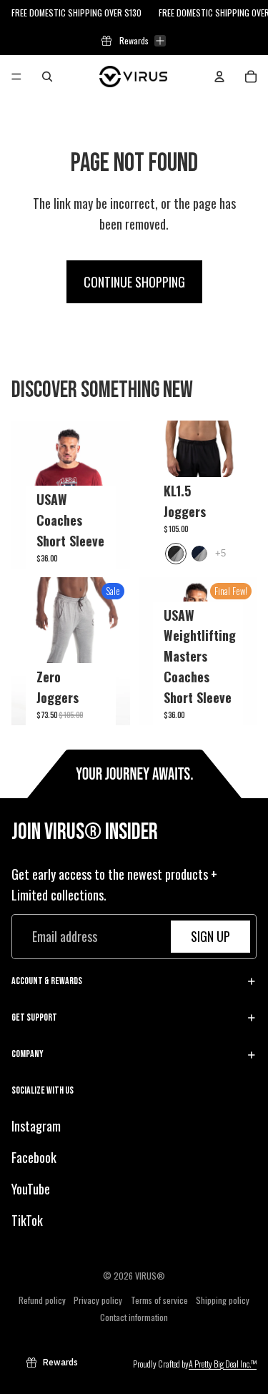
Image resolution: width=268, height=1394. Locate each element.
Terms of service (159, 1299)
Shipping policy (222, 1299)
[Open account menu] (219, 76)
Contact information (134, 1316)
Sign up (210, 936)
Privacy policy (98, 1299)
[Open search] (47, 76)
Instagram (36, 1125)
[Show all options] (220, 553)
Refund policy (42, 1299)
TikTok (27, 1220)
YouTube (30, 1188)
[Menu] (16, 76)
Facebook (33, 1157)
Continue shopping (134, 282)
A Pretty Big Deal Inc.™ (223, 1364)
